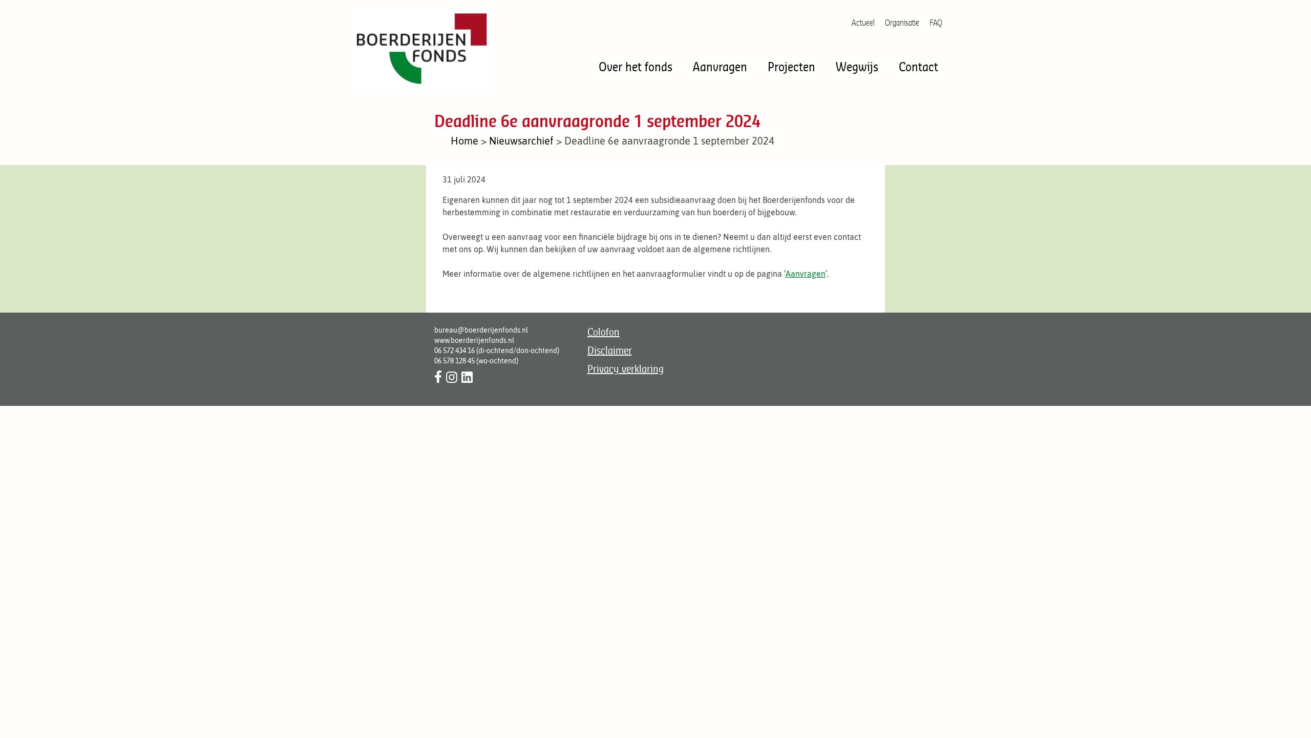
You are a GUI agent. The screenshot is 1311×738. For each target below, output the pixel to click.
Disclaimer (609, 350)
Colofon (603, 332)
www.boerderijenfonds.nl (474, 340)
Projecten (791, 66)
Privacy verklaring (625, 369)
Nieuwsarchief (521, 141)
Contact (918, 66)
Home (464, 141)
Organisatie (902, 22)
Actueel (863, 22)
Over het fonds (635, 66)
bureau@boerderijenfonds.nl (481, 330)
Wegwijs (857, 66)
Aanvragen (720, 66)
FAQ (935, 22)
